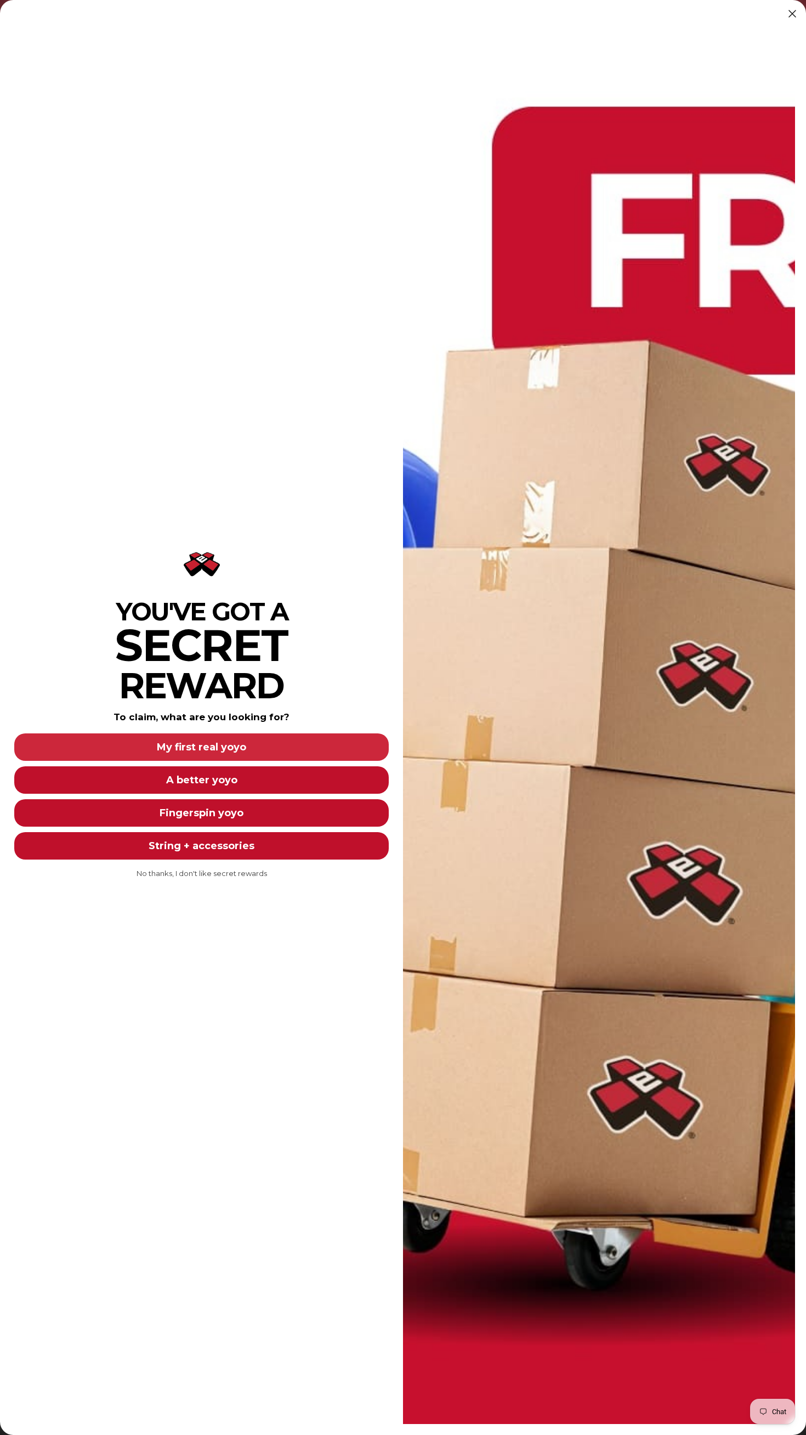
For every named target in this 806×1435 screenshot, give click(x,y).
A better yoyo (201, 780)
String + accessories (201, 846)
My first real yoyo (201, 747)
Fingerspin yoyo (201, 813)
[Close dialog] (792, 13)
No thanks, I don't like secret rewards (202, 873)
